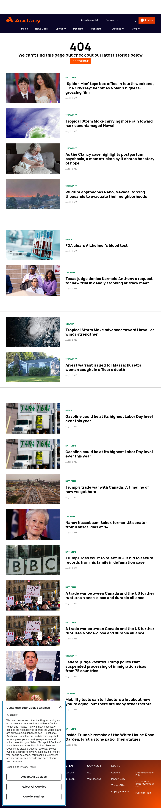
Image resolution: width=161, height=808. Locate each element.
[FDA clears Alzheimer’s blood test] (33, 245)
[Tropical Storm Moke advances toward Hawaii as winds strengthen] (33, 332)
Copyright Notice (120, 791)
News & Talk (41, 28)
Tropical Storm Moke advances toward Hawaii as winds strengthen (110, 332)
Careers (115, 772)
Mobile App (69, 779)
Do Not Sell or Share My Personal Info (145, 784)
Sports (59, 28)
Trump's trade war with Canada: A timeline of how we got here (107, 489)
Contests (96, 28)
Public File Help (143, 793)
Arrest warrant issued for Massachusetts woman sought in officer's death (103, 367)
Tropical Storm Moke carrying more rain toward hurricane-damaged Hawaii (109, 123)
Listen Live (68, 772)
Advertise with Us (90, 20)
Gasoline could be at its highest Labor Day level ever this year (109, 418)
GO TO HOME (80, 61)
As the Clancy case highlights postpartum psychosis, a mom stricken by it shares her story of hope (109, 159)
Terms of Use (118, 785)
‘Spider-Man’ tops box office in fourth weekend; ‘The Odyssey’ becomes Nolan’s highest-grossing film (109, 88)
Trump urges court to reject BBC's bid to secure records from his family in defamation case (109, 560)
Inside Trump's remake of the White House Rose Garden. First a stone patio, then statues (109, 737)
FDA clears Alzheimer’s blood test (96, 245)
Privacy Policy (118, 779)
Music (24, 28)
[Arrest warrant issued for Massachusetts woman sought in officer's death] (33, 367)
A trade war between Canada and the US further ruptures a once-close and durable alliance (109, 595)
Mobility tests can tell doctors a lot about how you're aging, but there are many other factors (108, 701)
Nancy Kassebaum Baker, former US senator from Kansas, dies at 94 (106, 524)
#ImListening (94, 779)
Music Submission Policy (145, 773)
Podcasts (78, 28)
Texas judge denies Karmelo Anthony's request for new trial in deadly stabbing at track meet (109, 280)
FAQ (89, 772)
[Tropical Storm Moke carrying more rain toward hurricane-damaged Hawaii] (33, 123)
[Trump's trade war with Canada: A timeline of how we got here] (33, 489)
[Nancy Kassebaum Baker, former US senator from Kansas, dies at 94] (33, 524)
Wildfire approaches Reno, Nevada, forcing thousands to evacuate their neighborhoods (106, 194)
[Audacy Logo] (23, 20)
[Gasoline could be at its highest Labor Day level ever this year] (33, 418)
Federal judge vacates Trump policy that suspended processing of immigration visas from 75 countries (105, 666)
